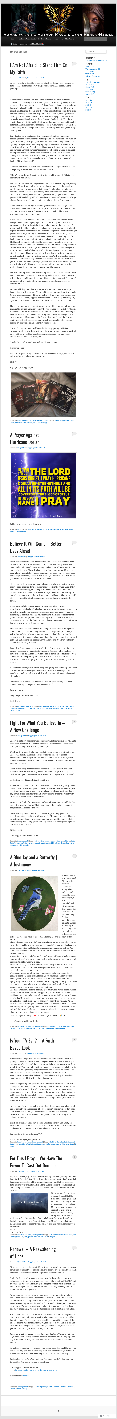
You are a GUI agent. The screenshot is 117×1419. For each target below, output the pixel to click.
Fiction (29, 423)
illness (12, 708)
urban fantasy (42, 420)
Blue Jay (52, 1026)
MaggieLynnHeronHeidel (36, 78)
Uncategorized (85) (93, 69)
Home (13, 39)
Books (19, 420)
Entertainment (69, 1142)
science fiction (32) (92, 76)
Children (53, 1142)
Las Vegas (13, 1028)
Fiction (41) (89, 89)
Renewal (13, 1389)
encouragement (66, 706)
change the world (57, 841)
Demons (65, 1235)
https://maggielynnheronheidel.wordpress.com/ (36, 1370)
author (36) (89, 94)
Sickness (36, 1237)
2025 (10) (88, 100)
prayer (12, 531)
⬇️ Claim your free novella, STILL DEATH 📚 (27, 44)
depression (48, 706)
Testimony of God (47, 1028)
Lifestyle (32, 708)
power (30, 1237)
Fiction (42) (89, 71)
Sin (42, 1237)
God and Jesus (31, 420)
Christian (18, 423)
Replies (26, 845)
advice (41, 706)
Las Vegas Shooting (25, 1028)
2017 (36, 1387)
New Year (71, 1387)
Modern (54, 1144)
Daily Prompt (43, 1387)
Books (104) (89, 66)
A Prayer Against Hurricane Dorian (24, 438)
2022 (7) (88, 108)
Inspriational (62, 1387)
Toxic (72, 1144)
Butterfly (59, 1026)
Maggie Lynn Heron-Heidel (59, 529)
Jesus (34, 423)
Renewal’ (27, 1376)
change (47, 841)
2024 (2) (88, 103)
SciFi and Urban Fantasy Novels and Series (35, 39)
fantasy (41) (89, 74)
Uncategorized (26, 706)
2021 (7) (88, 110)
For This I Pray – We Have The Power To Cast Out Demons (36, 1162)
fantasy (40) (90, 92)
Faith (24, 420)
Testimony (37, 1028)
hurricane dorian (38, 529)
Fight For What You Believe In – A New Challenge (37, 726)
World (70, 708)
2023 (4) (88, 105)
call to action (39, 841)
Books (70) (89, 87)
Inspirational (20, 708)
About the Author (68, 39)
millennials (64, 708)
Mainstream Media (43, 1144)
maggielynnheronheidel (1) (96, 61)
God (15, 1144)
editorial (56, 706)
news (59, 1144)
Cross (59, 1235)
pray (71, 529)
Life (27, 708)
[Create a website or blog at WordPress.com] (58, 1411)
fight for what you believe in (20, 843)
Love (37, 708)
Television (65, 1144)
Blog (56, 39)
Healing (13, 1237)
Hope (55, 1387)
